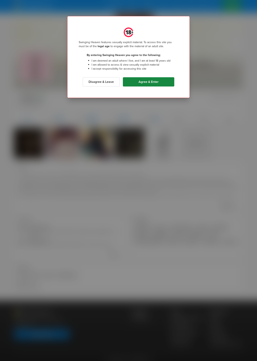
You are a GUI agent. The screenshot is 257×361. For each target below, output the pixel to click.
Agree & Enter (149, 81)
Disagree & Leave (101, 81)
